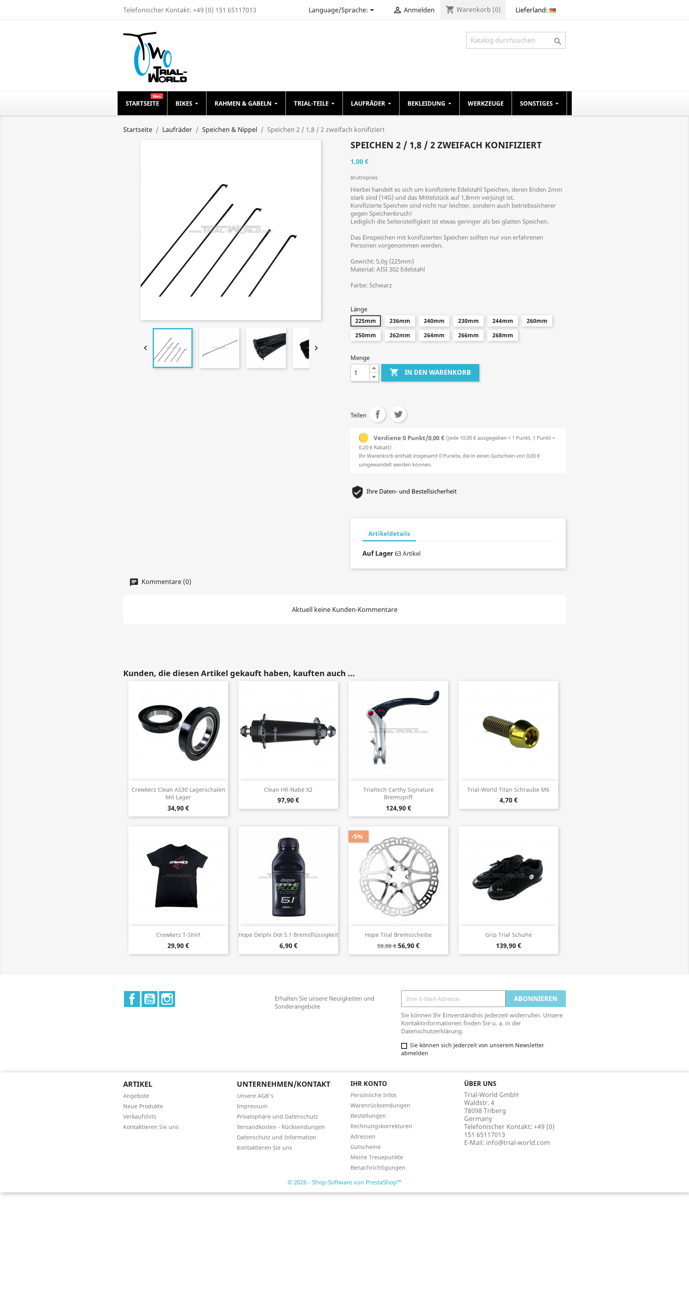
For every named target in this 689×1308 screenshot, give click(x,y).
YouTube (149, 999)
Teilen (378, 414)
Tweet (398, 414)
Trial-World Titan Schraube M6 (508, 789)
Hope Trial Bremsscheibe (398, 934)
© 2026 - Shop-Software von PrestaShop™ (344, 1182)
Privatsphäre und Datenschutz (277, 1116)
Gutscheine (365, 1147)
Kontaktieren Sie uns (151, 1127)
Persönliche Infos (373, 1095)
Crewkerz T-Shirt (178, 934)
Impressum (252, 1106)
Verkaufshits (139, 1116)
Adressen (363, 1136)
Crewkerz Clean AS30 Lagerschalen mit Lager (178, 793)
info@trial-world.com (518, 1142)
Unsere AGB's (255, 1096)
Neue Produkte (143, 1106)
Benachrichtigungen (378, 1167)
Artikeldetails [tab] (389, 533)
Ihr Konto (368, 1083)
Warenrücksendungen (380, 1105)
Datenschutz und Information (276, 1137)
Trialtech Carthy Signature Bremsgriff (398, 793)
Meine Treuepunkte (376, 1157)
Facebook (132, 999)
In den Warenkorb (430, 372)
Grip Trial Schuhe (508, 934)
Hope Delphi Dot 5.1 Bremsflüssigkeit (288, 934)
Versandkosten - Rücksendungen (281, 1127)
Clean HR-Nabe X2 (288, 789)
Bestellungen (368, 1115)
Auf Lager (377, 553)
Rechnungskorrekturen (381, 1126)
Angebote (136, 1096)
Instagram (167, 999)
